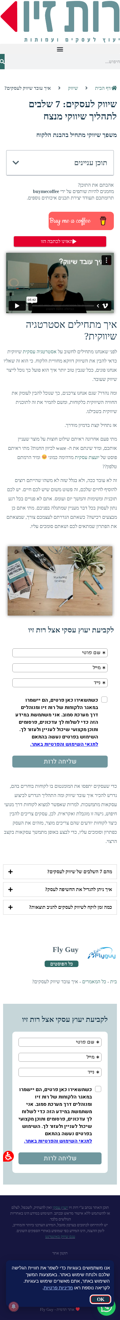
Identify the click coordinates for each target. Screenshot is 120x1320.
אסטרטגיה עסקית (40, 351)
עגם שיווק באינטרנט (60, 1236)
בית (113, 981)
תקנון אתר (60, 1253)
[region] (60, 88)
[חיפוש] (2, 61)
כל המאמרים (94, 981)
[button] (60, 49)
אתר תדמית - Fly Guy (57, 1309)
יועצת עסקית (87, 457)
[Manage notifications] (13, 1306)
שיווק (73, 88)
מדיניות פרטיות (58, 1287)
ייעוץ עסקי (60, 1207)
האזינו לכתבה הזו (57, 241)
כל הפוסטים (61, 963)
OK (100, 1299)
